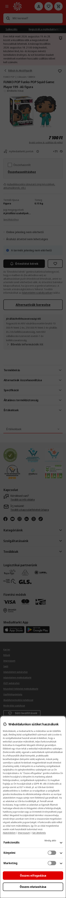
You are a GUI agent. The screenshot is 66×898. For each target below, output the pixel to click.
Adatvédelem (9, 832)
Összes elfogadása (33, 875)
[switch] (52, 853)
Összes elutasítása (33, 887)
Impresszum (24, 832)
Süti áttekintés (39, 832)
